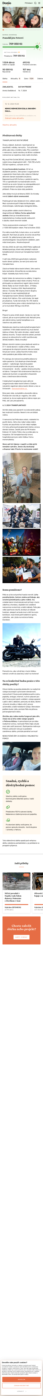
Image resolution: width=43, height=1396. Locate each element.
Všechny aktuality (10, 125)
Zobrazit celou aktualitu (14, 118)
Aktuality (15, 79)
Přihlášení (29, 3)
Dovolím (21, 1379)
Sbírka (5, 79)
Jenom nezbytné (21, 1385)
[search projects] (35, 3)
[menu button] (39, 3)
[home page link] (7, 3)
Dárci (28, 79)
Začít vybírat (21, 937)
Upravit (20, 1391)
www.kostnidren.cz (20, 389)
